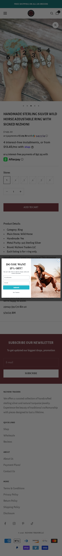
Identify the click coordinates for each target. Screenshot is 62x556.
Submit (16, 287)
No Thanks (16, 292)
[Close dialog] (58, 260)
